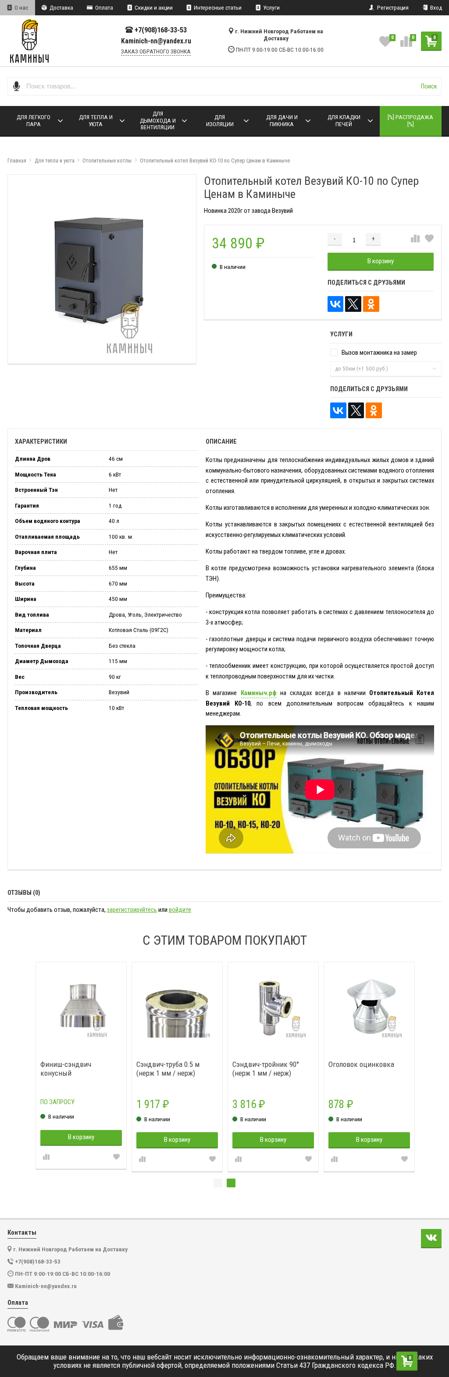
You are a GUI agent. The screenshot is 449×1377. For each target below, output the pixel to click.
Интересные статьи (217, 7)
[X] (353, 304)
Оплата (103, 7)
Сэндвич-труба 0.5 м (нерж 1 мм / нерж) (168, 1068)
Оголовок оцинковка (361, 1064)
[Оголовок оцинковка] (369, 1007)
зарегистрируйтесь (132, 910)
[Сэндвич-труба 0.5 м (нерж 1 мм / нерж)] (177, 1007)
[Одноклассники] (371, 304)
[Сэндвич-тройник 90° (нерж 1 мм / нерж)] (273, 1007)
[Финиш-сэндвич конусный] (81, 1007)
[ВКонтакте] (336, 304)
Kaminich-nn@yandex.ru (156, 41)
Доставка (60, 7)
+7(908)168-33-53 (161, 30)
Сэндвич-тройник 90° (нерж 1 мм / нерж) (265, 1068)
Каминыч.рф (259, 693)
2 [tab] (231, 1183)
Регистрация (392, 7)
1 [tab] (218, 1183)
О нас (20, 7)
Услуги (271, 7)
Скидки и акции (153, 7)
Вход (435, 7)
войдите (180, 910)
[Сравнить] (415, 239)
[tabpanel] (273, 1066)
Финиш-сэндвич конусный (65, 1068)
